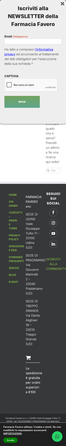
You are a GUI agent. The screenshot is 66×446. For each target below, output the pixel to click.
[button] (57, 436)
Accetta (10, 440)
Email (16, 36)
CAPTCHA (11, 76)
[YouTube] (53, 233)
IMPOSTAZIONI (12, 433)
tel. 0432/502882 (23, 421)
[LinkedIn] (53, 244)
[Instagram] (53, 223)
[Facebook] (53, 212)
